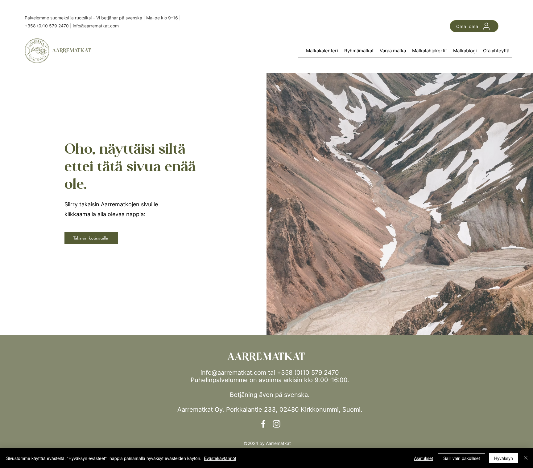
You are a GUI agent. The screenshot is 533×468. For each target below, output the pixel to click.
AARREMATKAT (71, 50)
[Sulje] (525, 458)
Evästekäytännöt (220, 458)
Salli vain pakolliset (461, 458)
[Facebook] (263, 424)
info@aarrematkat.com (96, 25)
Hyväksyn (503, 458)
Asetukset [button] (423, 458)
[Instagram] (276, 424)
